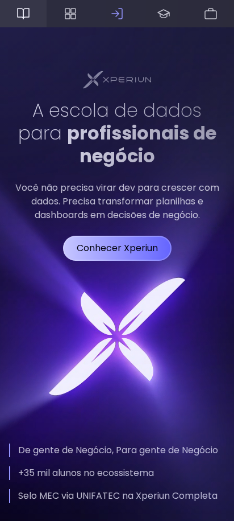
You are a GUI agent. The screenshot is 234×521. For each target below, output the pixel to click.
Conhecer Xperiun (117, 248)
